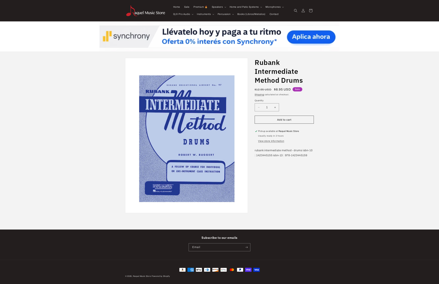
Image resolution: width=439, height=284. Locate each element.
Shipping (259, 94)
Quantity (259, 100)
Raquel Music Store (142, 276)
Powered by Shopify (161, 276)
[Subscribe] (246, 247)
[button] (219, 7)
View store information (271, 141)
